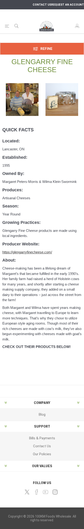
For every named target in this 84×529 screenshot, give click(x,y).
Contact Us (42, 446)
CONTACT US (42, 4)
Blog (42, 414)
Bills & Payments (42, 438)
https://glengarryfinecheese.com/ (27, 252)
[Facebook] (36, 492)
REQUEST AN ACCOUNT (67, 4)
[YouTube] (45, 492)
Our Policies (42, 454)
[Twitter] (27, 492)
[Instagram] (55, 492)
